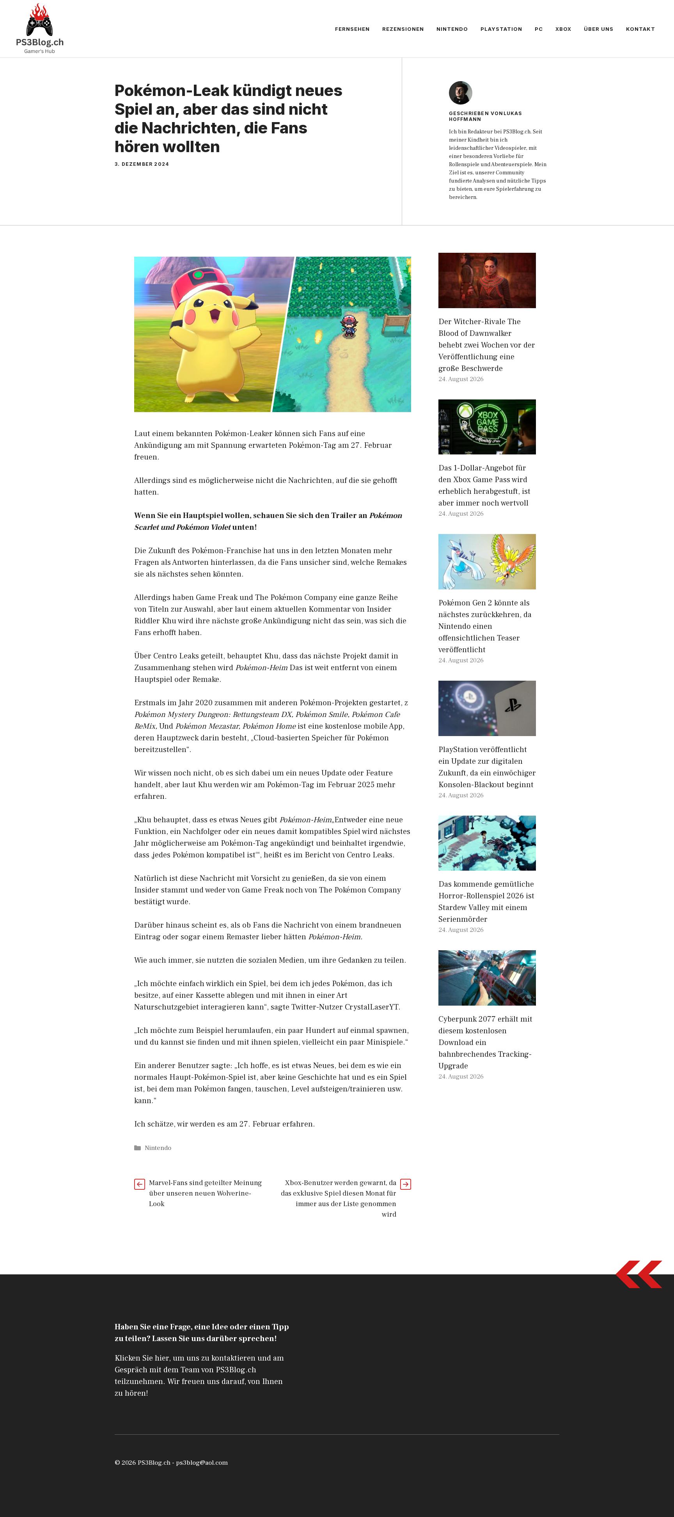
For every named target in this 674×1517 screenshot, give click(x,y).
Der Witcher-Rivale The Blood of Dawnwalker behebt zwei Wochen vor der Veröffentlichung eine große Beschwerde (486, 345)
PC (539, 29)
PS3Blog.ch (154, 1462)
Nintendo (452, 29)
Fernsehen (352, 29)
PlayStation (501, 29)
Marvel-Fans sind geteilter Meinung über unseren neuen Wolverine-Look (205, 1193)
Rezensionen (403, 29)
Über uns (599, 29)
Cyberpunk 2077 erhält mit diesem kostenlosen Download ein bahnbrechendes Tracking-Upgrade (485, 1042)
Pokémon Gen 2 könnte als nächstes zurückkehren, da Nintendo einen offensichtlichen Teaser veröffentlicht (485, 626)
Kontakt (640, 29)
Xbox (563, 29)
